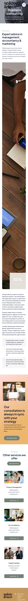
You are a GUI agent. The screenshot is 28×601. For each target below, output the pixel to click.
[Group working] (7, 593)
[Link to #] (24, 5)
